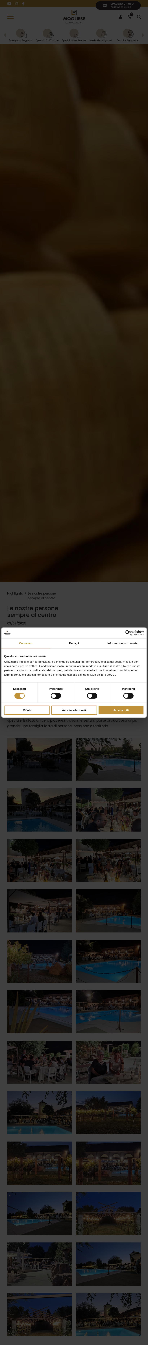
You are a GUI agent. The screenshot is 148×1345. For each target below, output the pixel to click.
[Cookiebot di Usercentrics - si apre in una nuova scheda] (128, 632)
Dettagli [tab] (74, 643)
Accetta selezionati (74, 710)
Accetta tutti (121, 710)
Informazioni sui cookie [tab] (122, 643)
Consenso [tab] (25, 643)
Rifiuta (27, 710)
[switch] (56, 696)
